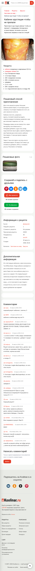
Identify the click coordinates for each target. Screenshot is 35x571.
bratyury (7, 344)
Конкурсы (21, 534)
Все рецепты (5, 523)
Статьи (21, 528)
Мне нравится (13, 195)
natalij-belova (9, 440)
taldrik (7, 315)
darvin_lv (8, 333)
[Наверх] (30, 566)
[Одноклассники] (16, 189)
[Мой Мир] (25, 189)
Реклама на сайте (13, 567)
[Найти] (32, 3)
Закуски (25, 246)
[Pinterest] (6, 189)
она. (6, 431)
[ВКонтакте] (11, 189)
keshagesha (8, 363)
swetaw (7, 417)
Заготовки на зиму (16, 246)
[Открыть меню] (2, 2)
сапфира (8, 388)
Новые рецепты (6, 526)
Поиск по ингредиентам (9, 528)
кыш (6, 399)
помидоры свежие (10, 71)
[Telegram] (20, 189)
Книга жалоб (24, 567)
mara (6, 308)
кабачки (7, 69)
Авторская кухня (24, 526)
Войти (7, 461)
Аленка (13, 514)
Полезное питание (24, 523)
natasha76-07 (9, 322)
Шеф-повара (23, 531)
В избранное (13, 205)
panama (7, 381)
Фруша (7, 406)
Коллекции (5, 531)
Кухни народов (6, 534)
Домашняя (26, 224)
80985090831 (9, 424)
